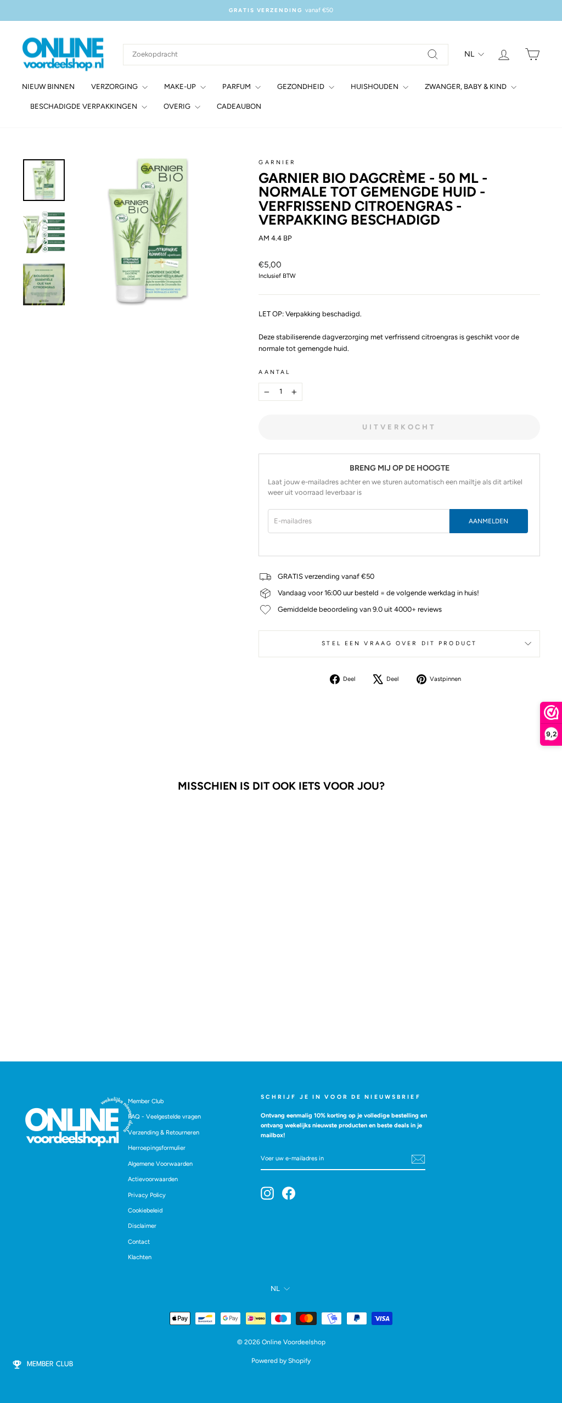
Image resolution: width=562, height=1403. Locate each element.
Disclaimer (142, 1225)
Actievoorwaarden (153, 1179)
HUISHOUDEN (375, 86)
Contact (139, 1241)
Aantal (274, 372)
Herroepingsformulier (157, 1148)
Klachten (139, 1257)
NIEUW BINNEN (48, 86)
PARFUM (237, 86)
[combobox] (285, 54)
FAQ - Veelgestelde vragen (164, 1116)
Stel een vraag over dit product (399, 643)
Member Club (146, 1101)
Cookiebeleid (145, 1210)
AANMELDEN (488, 521)
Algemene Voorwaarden (160, 1163)
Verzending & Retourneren (163, 1132)
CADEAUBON (239, 106)
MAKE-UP (181, 86)
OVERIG (178, 106)
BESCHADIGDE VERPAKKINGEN (84, 106)
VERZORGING (115, 86)
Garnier (277, 162)
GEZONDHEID (301, 86)
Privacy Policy (147, 1195)
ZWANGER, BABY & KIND (466, 86)
